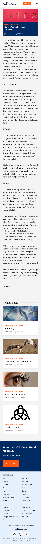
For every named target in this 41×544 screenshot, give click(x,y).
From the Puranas (9, 497)
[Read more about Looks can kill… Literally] (20, 386)
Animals (24, 478)
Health (5, 501)
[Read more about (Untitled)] (20, 320)
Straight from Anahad (10, 517)
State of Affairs (27, 513)
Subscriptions (29, 525)
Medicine (25, 504)
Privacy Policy (19, 525)
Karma (5, 504)
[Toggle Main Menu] (36, 3)
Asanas (5, 481)
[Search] (33, 3)
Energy (24, 491)
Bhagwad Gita (27, 485)
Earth (4, 491)
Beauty (5, 485)
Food (24, 494)
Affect (5, 478)
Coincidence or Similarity (14, 24)
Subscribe (27, 3)
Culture (24, 488)
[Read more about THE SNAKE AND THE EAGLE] (20, 353)
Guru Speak (26, 497)
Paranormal (26, 507)
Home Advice (26, 501)
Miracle (5, 507)
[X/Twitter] (26, 534)
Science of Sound (28, 510)
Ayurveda (25, 481)
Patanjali (6, 510)
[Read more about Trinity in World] (20, 419)
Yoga (4, 520)
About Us (10, 525)
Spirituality (6, 513)
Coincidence (7, 488)
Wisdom (25, 517)
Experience (6, 494)
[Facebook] (14, 534)
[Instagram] (20, 534)
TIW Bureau (7, 286)
